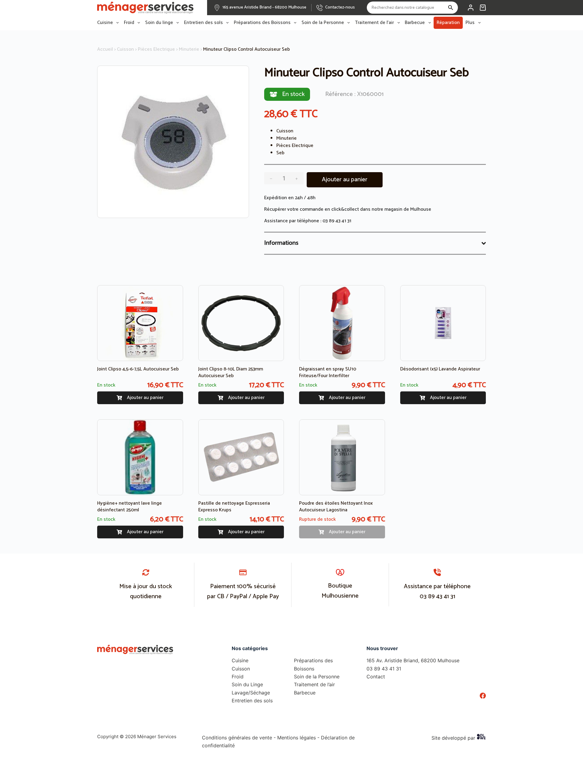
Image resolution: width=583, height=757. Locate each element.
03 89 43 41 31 (336, 221)
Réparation (448, 23)
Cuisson (125, 49)
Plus (470, 22)
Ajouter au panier (344, 180)
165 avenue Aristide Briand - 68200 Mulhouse (264, 7)
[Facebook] (483, 696)
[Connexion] (471, 8)
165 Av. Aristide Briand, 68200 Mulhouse (413, 660)
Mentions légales (296, 738)
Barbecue (415, 22)
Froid (129, 22)
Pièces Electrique (156, 49)
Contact (376, 676)
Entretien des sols (203, 22)
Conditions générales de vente (237, 738)
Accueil (105, 49)
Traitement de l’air (374, 22)
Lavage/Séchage (251, 693)
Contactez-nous (340, 7)
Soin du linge (159, 22)
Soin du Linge (247, 684)
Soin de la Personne (323, 22)
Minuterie (189, 49)
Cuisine (105, 22)
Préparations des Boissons (262, 22)
